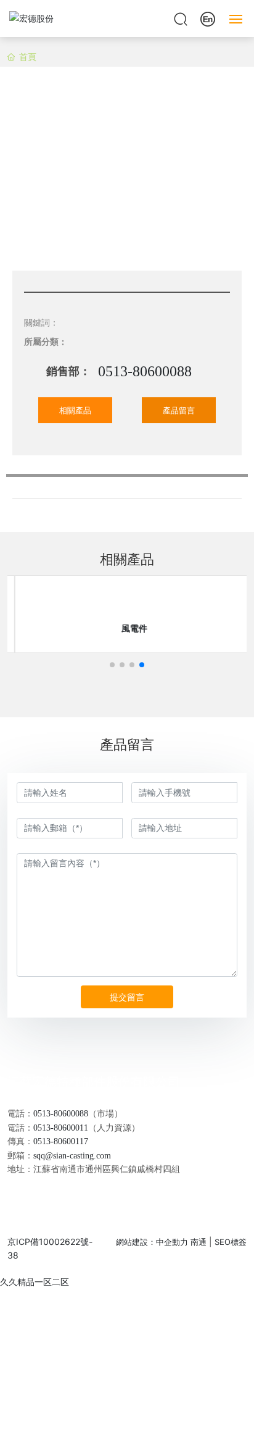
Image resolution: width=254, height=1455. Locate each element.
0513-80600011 (60, 1127)
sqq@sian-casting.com (72, 1155)
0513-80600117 (60, 1141)
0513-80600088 (145, 371)
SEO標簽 (231, 1242)
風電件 (127, 628)
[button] (112, 664)
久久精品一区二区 (34, 1281)
